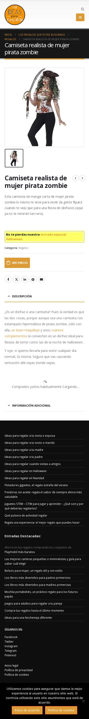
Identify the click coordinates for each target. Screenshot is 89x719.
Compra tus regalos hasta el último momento (34, 610)
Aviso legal (11, 665)
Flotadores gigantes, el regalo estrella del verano (36, 485)
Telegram (11, 650)
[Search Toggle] (82, 9)
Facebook (8, 279)
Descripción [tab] (22, 296)
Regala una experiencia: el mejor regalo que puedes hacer (42, 522)
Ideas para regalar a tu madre (24, 450)
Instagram (11, 646)
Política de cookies (17, 674)
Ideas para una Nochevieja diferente (28, 617)
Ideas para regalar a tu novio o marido (30, 442)
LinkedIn (25, 279)
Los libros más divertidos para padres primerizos (38, 577)
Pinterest (33, 279)
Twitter (16, 279)
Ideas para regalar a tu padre (24, 457)
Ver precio (20, 263)
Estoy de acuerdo (27, 710)
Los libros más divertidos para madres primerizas (38, 585)
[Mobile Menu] (80, 17)
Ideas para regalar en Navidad (24, 478)
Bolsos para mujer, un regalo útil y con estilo (34, 570)
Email (41, 279)
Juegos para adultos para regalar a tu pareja (33, 603)
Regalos (23, 247)
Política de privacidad (19, 670)
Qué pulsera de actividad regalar (26, 515)
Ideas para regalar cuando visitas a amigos (33, 464)
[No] (83, 701)
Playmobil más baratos (20, 552)
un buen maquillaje (25, 330)
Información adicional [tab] (31, 405)
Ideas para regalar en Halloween (26, 471)
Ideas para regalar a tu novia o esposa (30, 435)
